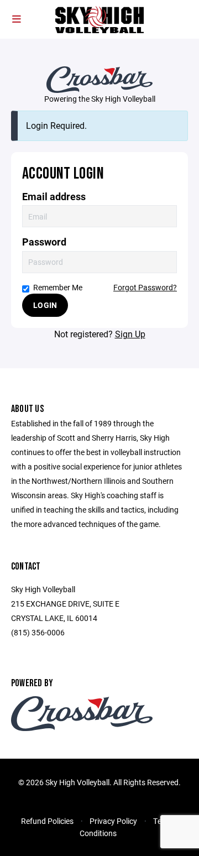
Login (45, 305)
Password (44, 242)
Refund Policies (47, 821)
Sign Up (130, 334)
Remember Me (57, 287)
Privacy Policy (113, 821)
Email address (54, 196)
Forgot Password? (145, 287)
